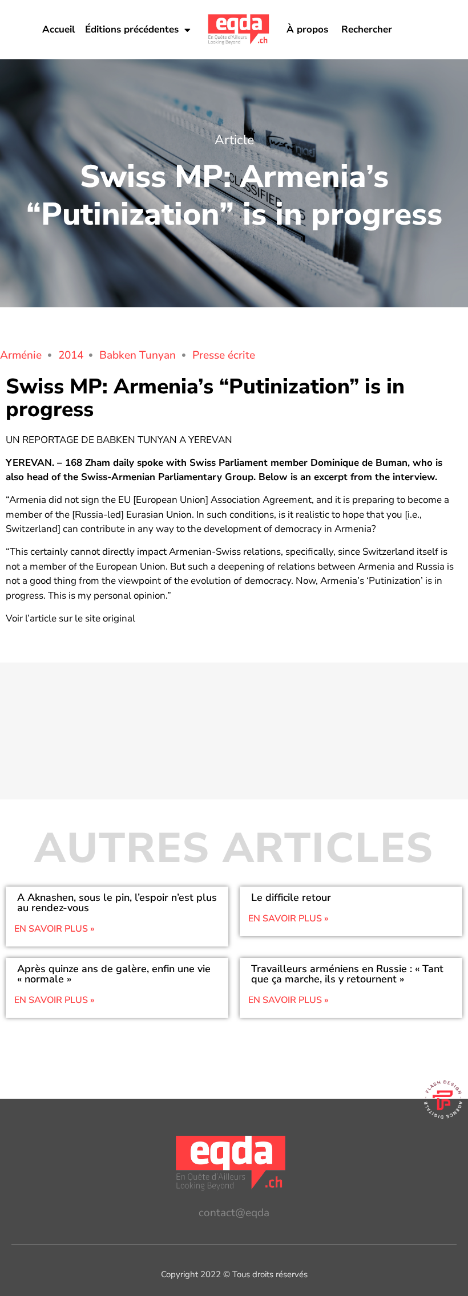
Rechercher (366, 29)
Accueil (58, 29)
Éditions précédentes (132, 29)
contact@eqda (234, 1212)
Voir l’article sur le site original (70, 618)
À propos (307, 29)
